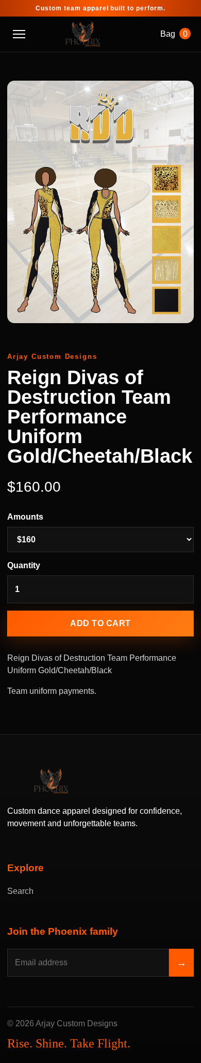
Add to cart (100, 623)
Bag (174, 33)
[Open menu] (19, 34)
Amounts (25, 516)
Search (20, 891)
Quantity (23, 565)
